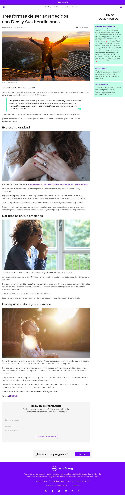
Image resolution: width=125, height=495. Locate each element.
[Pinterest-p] (79, 490)
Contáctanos (49, 485)
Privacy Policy (62, 485)
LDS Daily (13, 396)
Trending (48, 7)
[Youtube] (65, 490)
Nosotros (75, 7)
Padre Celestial (7, 27)
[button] (3, 7)
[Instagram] (46, 490)
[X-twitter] (72, 490)
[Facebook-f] (52, 490)
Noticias (56, 7)
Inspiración (66, 7)
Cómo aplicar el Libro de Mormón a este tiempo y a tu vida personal (58, 184)
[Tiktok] (59, 490)
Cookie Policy (75, 485)
